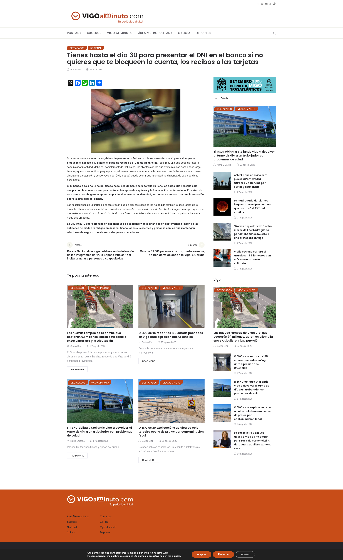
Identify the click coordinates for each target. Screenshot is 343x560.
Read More (77, 369)
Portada (74, 33)
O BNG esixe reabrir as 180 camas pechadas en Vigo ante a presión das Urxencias (170, 335)
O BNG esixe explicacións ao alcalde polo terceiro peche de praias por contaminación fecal (171, 432)
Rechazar (223, 554)
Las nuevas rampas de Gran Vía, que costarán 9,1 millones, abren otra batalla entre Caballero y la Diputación (96, 337)
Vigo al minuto (120, 33)
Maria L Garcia (77, 440)
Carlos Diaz (76, 345)
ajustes (176, 556)
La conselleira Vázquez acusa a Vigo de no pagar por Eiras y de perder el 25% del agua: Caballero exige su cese (252, 440)
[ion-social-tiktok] (274, 4)
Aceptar (201, 554)
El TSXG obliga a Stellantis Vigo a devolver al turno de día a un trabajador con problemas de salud (99, 432)
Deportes (203, 33)
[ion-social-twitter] (262, 4)
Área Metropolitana (155, 33)
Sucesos (94, 33)
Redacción (75, 69)
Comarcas (106, 516)
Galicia (184, 33)
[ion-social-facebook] (258, 3)
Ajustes (245, 554)
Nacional (95, 47)
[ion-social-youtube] (270, 3)
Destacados (77, 47)
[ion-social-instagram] (266, 3)
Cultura (71, 532)
